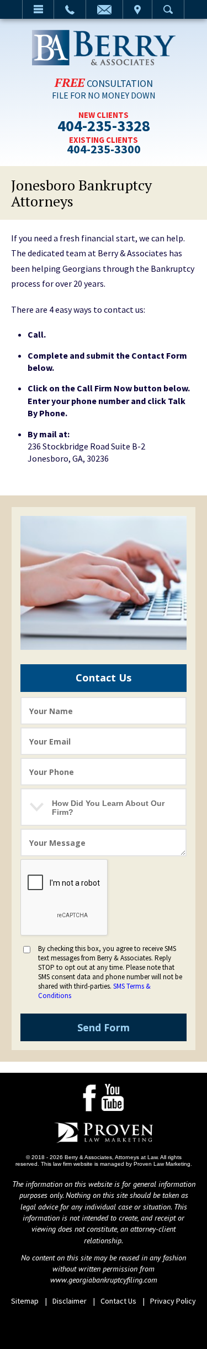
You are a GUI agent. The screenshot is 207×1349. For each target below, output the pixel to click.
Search (168, 9)
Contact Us (118, 1301)
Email (104, 9)
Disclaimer (69, 1301)
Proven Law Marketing (162, 1164)
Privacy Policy (173, 1301)
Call (70, 9)
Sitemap (25, 1301)
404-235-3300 (104, 149)
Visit (137, 9)
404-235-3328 (103, 127)
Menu (38, 9)
